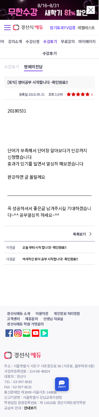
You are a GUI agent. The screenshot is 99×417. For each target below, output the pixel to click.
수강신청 (32, 41)
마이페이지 (87, 41)
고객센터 (13, 318)
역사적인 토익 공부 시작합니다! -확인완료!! (50, 258)
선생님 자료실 (53, 318)
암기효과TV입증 (62, 27)
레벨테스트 (86, 27)
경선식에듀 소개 (18, 313)
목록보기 (80, 234)
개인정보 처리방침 (67, 313)
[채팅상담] (62, 384)
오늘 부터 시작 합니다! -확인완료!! (44, 247)
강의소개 (15, 41)
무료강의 (68, 41)
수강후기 (50, 41)
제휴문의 (31, 318)
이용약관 (41, 313)
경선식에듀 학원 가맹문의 (25, 324)
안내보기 (30, 407)
